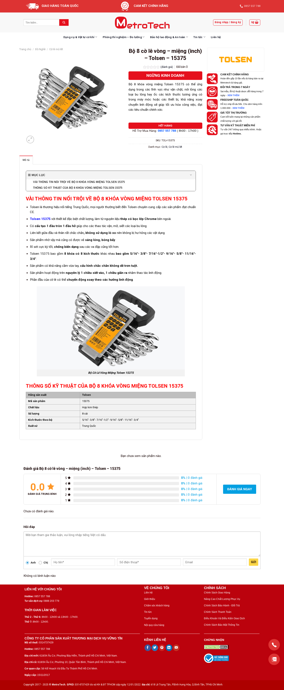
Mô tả (26, 160)
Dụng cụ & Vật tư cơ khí (78, 37)
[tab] (26, 160)
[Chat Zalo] (274, 659)
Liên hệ (216, 37)
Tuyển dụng (151, 618)
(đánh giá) (167, 66)
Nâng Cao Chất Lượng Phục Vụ (222, 599)
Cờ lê (164, 146)
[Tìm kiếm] (64, 22)
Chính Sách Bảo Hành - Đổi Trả (222, 605)
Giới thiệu (149, 599)
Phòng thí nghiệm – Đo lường (122, 37)
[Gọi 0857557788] (274, 644)
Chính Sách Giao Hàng (217, 592)
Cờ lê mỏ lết (56, 49)
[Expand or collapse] (191, 175)
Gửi (253, 562)
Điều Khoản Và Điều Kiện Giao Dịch (224, 618)
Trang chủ (25, 49)
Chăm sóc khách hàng (156, 605)
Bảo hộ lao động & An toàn (167, 37)
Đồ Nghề (40, 49)
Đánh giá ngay (239, 489)
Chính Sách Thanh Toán (217, 612)
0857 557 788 (167, 130)
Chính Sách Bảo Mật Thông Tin (221, 624)
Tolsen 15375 (40, 219)
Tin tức (198, 37)
